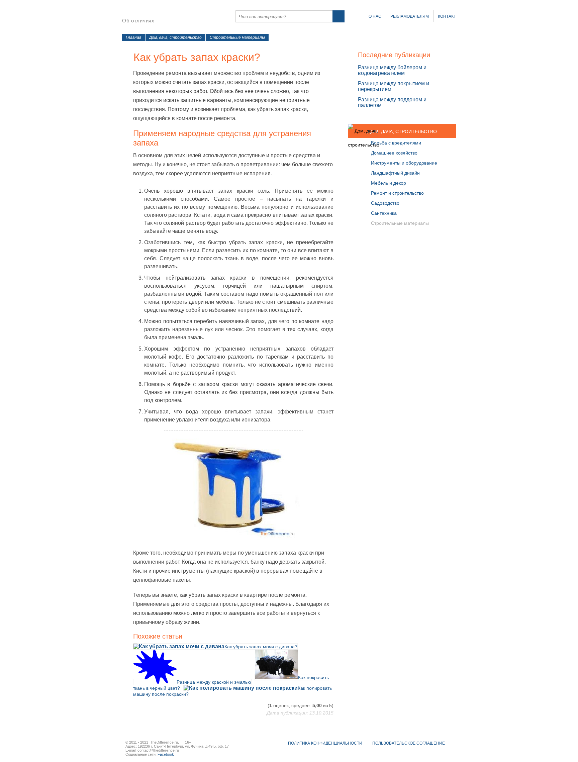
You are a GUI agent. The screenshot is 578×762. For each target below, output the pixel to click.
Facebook (166, 754)
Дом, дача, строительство (175, 37)
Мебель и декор (388, 183)
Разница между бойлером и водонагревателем (392, 70)
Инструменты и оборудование (404, 163)
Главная (133, 37)
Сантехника (384, 213)
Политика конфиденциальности (325, 743)
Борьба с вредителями (396, 143)
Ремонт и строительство (397, 193)
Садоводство (385, 203)
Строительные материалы (237, 37)
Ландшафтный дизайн (395, 173)
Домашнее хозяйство (394, 153)
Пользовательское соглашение (408, 743)
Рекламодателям (409, 16)
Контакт (447, 16)
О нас (375, 16)
